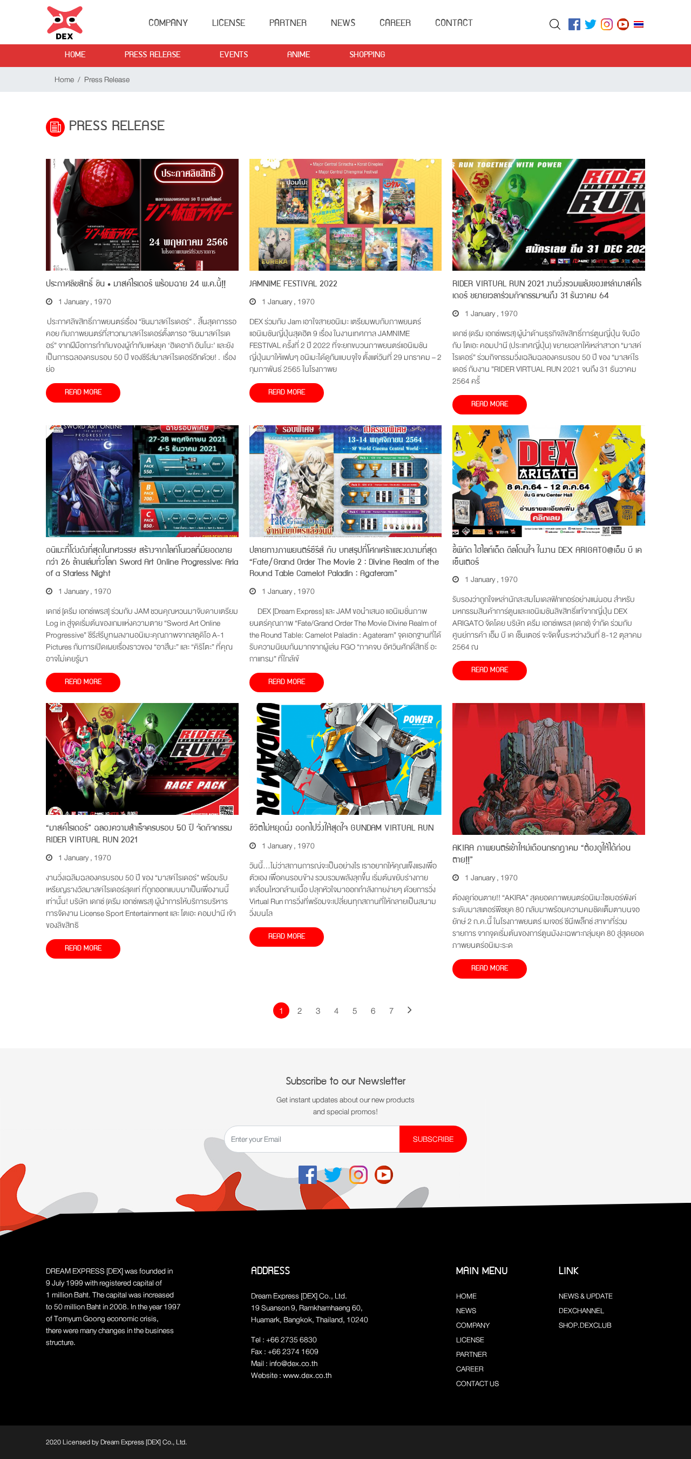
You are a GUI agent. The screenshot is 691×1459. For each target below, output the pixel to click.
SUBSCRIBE (433, 1139)
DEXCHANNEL (581, 1310)
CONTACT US (477, 1383)
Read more (83, 393)
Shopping (367, 55)
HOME (466, 1296)
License (228, 24)
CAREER (470, 1369)
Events (234, 55)
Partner (288, 24)
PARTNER (471, 1354)
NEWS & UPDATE (586, 1296)
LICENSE (470, 1340)
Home (75, 55)
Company (168, 24)
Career (395, 24)
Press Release (152, 55)
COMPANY (473, 1325)
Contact (454, 24)
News (343, 24)
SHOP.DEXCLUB (585, 1325)
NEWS (466, 1310)
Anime (298, 55)
